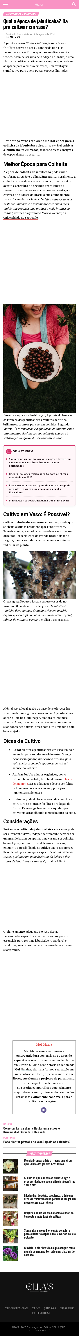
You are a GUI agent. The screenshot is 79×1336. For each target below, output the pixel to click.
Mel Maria (15, 37)
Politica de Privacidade (16, 1308)
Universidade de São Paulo (20, 217)
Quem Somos (50, 1308)
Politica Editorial (41, 1313)
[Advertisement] (39, 107)
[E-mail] (43, 1110)
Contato (36, 1308)
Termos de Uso (67, 1308)
